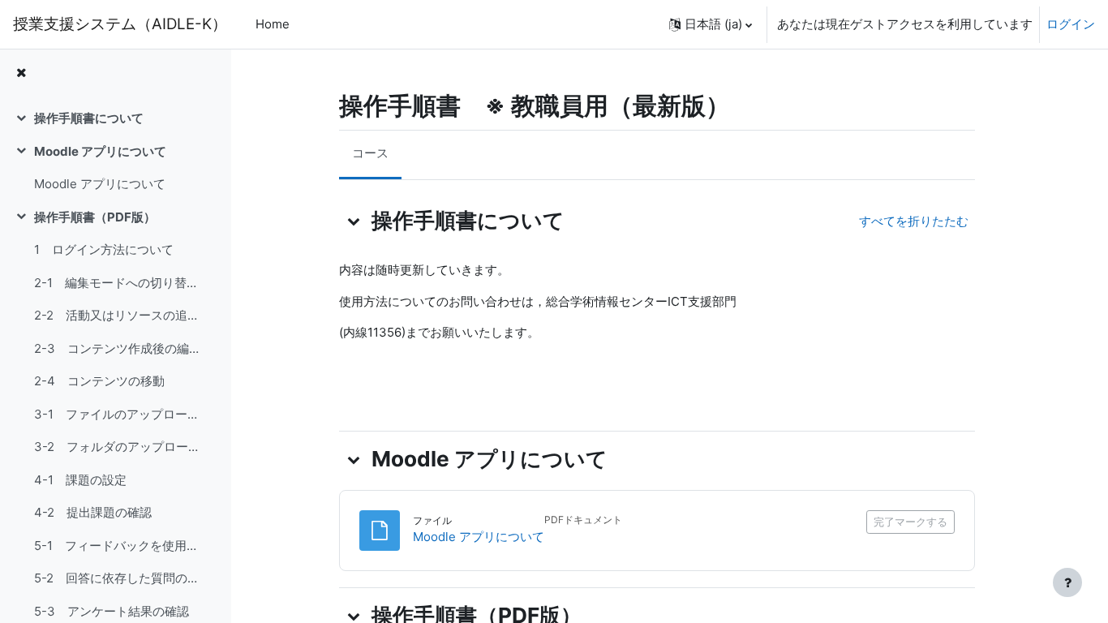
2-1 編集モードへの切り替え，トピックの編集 (116, 282)
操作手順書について (89, 118)
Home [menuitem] (273, 24)
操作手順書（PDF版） (95, 217)
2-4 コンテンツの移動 (99, 381)
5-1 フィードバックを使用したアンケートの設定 (116, 545)
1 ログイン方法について (104, 249)
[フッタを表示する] (1067, 582)
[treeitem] (115, 118)
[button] (710, 24)
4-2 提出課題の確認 (93, 512)
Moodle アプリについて (100, 151)
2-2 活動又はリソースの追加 (116, 315)
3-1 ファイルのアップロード (116, 414)
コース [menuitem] (370, 153)
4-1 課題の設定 (80, 480)
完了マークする (910, 521)
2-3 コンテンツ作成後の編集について (116, 348)
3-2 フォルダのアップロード (116, 446)
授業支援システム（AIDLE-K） (120, 24)
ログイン (1070, 24)
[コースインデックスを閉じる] (21, 73)
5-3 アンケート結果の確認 (111, 611)
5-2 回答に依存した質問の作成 (116, 578)
